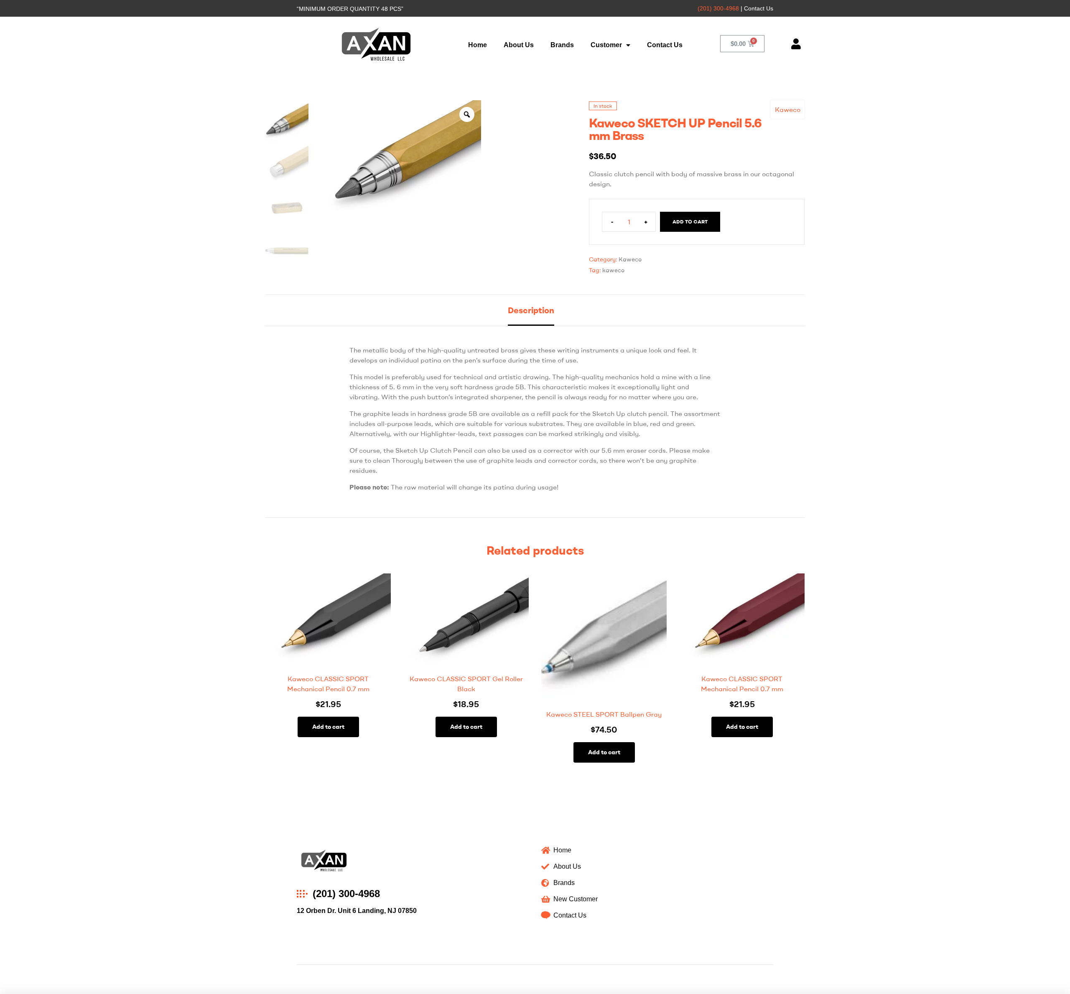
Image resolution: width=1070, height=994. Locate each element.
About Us (519, 44)
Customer (606, 44)
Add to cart (690, 221)
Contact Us (665, 44)
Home (477, 44)
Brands (562, 44)
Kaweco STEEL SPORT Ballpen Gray (604, 714)
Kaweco (787, 109)
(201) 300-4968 (718, 8)
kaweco (613, 270)
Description (531, 310)
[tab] (531, 310)
